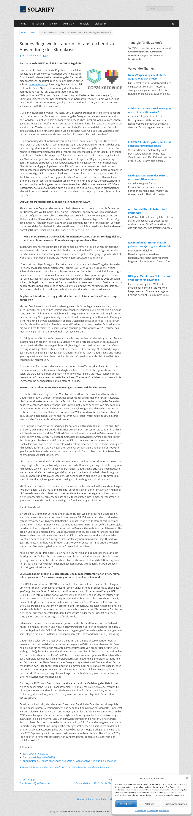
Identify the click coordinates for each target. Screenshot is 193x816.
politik (53, 23)
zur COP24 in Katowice (35, 753)
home (23, 23)
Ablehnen (149, 803)
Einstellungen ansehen (175, 803)
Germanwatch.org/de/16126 (39, 757)
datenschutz (109, 799)
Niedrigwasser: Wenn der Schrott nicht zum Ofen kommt (148, 177)
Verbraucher (42, 767)
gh (46, 55)
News (34, 32)
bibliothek (100, 23)
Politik (32, 767)
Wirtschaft (55, 767)
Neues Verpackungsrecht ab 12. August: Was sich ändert (147, 76)
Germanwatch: (37, 84)
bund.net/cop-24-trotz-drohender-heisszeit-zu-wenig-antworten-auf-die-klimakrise (69, 760)
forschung (38, 23)
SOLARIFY (41, 9)
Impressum (164, 810)
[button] (186, 778)
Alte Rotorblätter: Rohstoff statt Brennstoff (147, 210)
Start (24, 32)
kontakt (81, 799)
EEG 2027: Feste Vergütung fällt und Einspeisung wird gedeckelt (149, 143)
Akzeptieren (126, 803)
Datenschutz (140, 810)
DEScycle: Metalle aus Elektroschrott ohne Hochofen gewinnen (150, 277)
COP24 (68, 767)
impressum (94, 799)
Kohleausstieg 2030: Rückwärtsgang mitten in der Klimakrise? (149, 110)
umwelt (84, 23)
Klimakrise (77, 767)
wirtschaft (68, 23)
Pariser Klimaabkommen (96, 767)
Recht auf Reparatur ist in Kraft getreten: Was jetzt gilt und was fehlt (150, 244)
